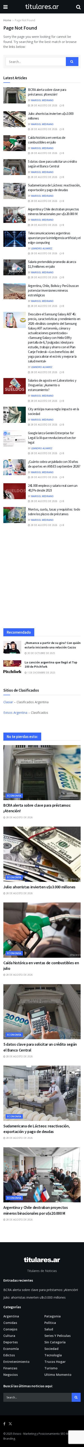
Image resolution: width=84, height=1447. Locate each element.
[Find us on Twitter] (10, 1423)
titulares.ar (42, 6)
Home (7, 20)
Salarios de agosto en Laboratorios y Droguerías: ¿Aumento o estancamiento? (52, 385)
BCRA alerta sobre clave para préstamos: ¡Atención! (40, 1290)
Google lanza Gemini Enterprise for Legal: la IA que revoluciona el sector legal (52, 438)
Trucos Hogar (55, 1361)
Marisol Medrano (42, 100)
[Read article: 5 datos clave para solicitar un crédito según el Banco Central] (14, 167)
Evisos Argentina (15, 712)
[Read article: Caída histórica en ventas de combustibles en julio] (14, 143)
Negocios (10, 1374)
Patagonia (52, 1316)
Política (50, 1323)
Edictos (9, 1355)
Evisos (17, 1434)
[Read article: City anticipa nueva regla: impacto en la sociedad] (14, 415)
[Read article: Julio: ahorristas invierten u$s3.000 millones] (14, 119)
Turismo (51, 1368)
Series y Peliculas (57, 1336)
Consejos (10, 1329)
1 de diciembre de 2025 (41, 672)
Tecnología (53, 1355)
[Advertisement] (42, 580)
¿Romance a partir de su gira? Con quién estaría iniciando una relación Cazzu (53, 645)
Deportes (10, 1342)
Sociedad (51, 1349)
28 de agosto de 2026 (43, 105)
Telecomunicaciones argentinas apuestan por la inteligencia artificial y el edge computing (54, 238)
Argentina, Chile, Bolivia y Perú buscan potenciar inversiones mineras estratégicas (53, 290)
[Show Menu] (5, 6)
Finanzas (10, 1368)
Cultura (9, 1336)
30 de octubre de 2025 (41, 653)
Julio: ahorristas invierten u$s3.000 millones (39, 886)
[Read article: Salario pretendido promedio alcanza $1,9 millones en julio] (14, 267)
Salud (48, 1329)
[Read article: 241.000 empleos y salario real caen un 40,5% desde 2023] (14, 491)
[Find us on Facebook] (4, 1423)
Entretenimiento (16, 1361)
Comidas (10, 1323)
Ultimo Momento (57, 1374)
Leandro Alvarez (41, 248)
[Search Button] (78, 6)
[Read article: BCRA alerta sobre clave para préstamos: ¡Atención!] (14, 95)
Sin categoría (55, 1342)
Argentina (11, 1316)
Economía (14, 795)
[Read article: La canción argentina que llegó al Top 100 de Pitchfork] (12, 666)
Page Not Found (25, 20)
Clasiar (8, 702)
